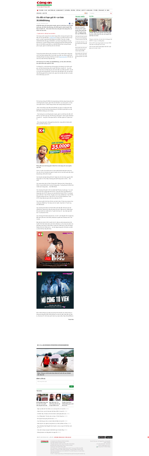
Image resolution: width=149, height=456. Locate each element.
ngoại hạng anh (54, 345)
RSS (86, 13)
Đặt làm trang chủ (43, 437)
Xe (105, 10)
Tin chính (41, 10)
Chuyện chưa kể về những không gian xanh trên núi (68, 404)
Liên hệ (51, 437)
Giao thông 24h (51, 10)
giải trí (67, 345)
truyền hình (47, 345)
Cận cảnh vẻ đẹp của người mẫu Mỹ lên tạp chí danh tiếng (50, 430)
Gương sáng (89, 10)
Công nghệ (101, 10)
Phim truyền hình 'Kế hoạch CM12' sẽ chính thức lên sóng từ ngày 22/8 (81, 49)
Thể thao (78, 10)
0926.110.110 (62, 437)
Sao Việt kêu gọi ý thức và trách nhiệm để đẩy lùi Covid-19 (50, 421)
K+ (43, 345)
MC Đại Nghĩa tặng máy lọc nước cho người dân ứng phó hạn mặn (42, 404)
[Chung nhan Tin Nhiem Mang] (103, 446)
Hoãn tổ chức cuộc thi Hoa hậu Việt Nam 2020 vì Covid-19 (50, 411)
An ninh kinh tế (59, 10)
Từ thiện (95, 10)
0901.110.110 (68, 437)
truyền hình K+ (61, 345)
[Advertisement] (84, 4)
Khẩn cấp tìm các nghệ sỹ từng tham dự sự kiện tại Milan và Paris (52, 423)
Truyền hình (52, 37)
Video (108, 10)
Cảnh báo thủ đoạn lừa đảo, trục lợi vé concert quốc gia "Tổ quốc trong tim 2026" (81, 38)
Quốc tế (83, 10)
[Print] (72, 23)
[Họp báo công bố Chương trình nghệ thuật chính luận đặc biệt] (81, 22)
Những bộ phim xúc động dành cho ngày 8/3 (47, 432)
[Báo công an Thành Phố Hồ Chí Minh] (44, 3)
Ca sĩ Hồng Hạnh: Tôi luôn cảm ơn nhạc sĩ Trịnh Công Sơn (50, 416)
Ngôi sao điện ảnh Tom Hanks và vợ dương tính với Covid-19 (51, 408)
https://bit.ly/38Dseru (68, 316)
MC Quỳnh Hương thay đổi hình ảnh (45, 418)
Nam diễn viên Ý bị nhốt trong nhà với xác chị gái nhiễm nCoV (54, 404)
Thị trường (67, 10)
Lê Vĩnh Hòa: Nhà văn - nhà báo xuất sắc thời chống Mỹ (81, 42)
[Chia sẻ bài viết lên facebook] (69, 23)
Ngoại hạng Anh (63, 56)
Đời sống (73, 10)
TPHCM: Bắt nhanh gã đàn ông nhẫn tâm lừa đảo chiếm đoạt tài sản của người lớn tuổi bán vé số (100, 34)
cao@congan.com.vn (105, 445)
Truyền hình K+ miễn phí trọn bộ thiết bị (46, 33)
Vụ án (45, 10)
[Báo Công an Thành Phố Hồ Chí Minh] (37, 10)
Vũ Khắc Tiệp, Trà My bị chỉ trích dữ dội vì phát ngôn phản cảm (51, 413)
